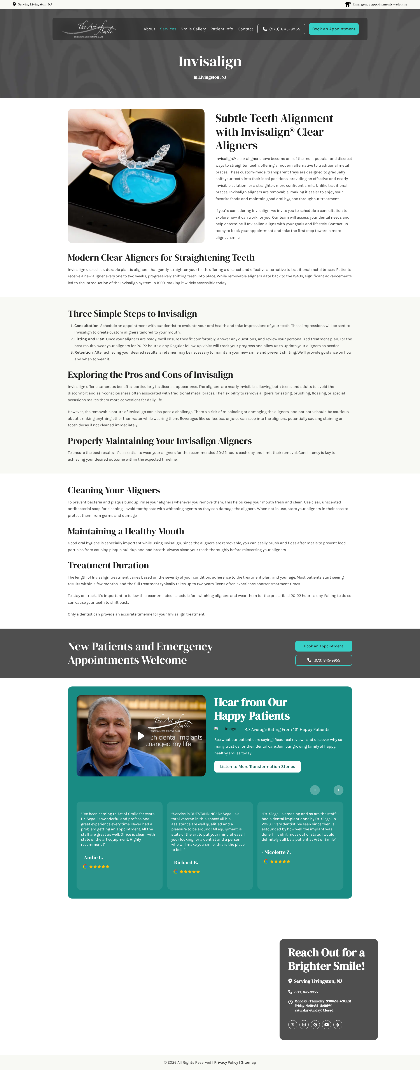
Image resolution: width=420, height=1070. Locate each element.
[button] (141, 735)
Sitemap (248, 1062)
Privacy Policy (226, 1062)
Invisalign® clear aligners (238, 158)
